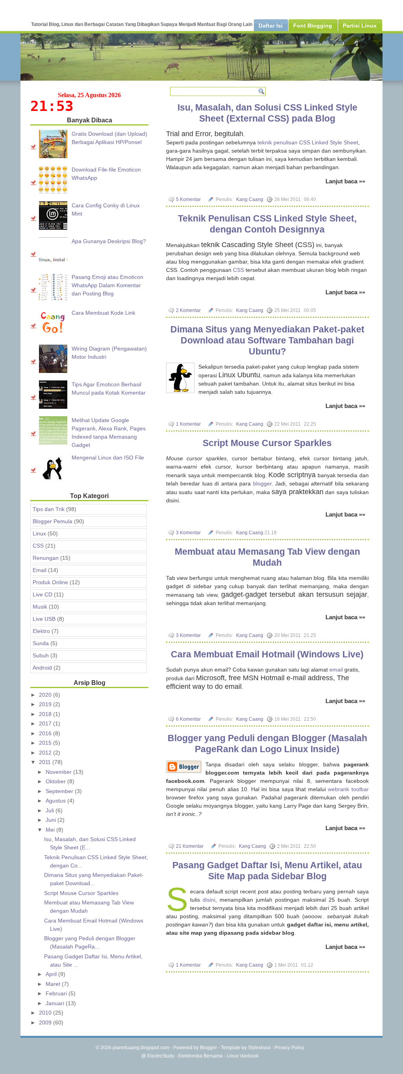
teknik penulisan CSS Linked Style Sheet (307, 142)
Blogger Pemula (52, 521)
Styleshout (259, 1047)
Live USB (44, 619)
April (52, 974)
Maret (54, 984)
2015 (46, 743)
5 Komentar (188, 199)
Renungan (46, 558)
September (60, 791)
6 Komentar (188, 719)
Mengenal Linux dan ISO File (108, 457)
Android (42, 667)
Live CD (42, 594)
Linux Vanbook (243, 1056)
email (336, 669)
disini (209, 900)
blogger (262, 483)
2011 (45, 762)
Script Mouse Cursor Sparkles (267, 443)
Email (39, 570)
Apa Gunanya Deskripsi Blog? (109, 241)
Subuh (41, 655)
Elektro (41, 631)
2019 (46, 704)
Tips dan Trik (49, 509)
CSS (238, 270)
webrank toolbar (348, 789)
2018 (46, 714)
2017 (46, 723)
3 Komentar (188, 532)
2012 (46, 752)
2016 (46, 733)
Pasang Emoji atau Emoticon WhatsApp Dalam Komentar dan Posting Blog (107, 285)
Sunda (41, 643)
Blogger (208, 1047)
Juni (51, 820)
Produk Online (50, 582)
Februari (57, 993)
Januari (56, 1003)
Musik (40, 606)
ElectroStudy (160, 1056)
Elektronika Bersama (200, 1056)
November (59, 772)
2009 (46, 1022)
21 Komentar (189, 846)
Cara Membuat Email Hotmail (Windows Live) (267, 654)
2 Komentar (188, 310)
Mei (51, 830)
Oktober (56, 781)
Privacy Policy (289, 1047)
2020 (46, 695)
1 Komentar (188, 424)
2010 (46, 1012)
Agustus (56, 800)
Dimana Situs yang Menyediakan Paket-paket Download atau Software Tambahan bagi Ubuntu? (267, 340)
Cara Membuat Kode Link (103, 313)
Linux (39, 533)
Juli (50, 810)
